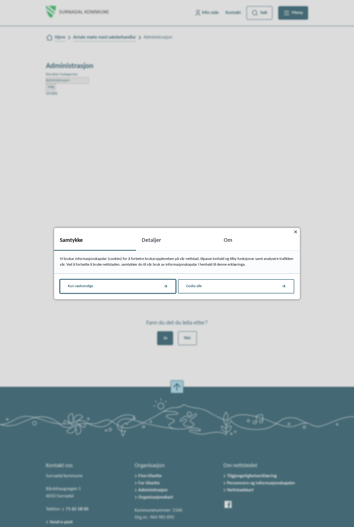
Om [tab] (228, 241)
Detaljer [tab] (151, 241)
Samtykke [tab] (71, 241)
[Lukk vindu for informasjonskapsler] (295, 232)
